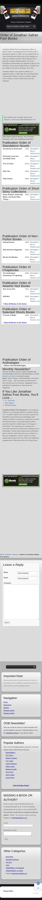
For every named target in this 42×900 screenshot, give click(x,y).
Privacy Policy (8, 891)
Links (7, 865)
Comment (7, 583)
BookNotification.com (28, 119)
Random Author (9, 713)
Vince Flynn (9, 772)
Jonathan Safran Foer (24, 117)
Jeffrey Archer (10, 766)
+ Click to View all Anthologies (14, 365)
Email (6, 578)
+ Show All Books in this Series (15, 304)
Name (6, 572)
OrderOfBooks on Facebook (15, 868)
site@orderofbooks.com (19, 818)
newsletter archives (8, 376)
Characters (20, 22)
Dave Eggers (9, 403)
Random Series (8, 710)
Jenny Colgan (10, 775)
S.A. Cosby (9, 761)
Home (13, 22)
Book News (9, 857)
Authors (28, 22)
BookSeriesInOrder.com (19, 873)
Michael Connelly (11, 769)
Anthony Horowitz (11, 758)
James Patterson (11, 764)
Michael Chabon (10, 405)
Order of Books (5, 554)
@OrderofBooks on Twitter (14, 871)
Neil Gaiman (31, 381)
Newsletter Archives (12, 859)
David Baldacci (10, 752)
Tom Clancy (9, 755)
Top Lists (9, 862)
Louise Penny (10, 778)
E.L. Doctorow (10, 400)
